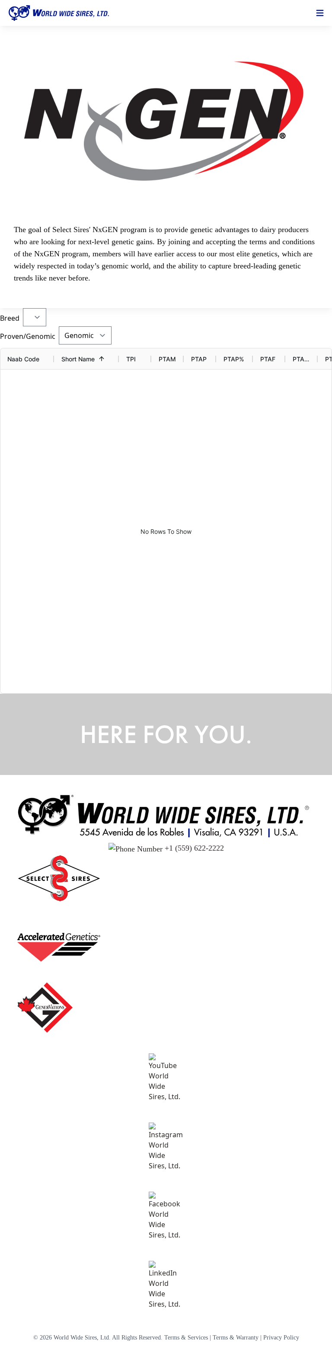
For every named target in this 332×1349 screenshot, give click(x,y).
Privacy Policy (281, 1337)
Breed (9, 318)
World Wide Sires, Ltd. (82, 1337)
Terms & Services (186, 1337)
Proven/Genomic (27, 336)
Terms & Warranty (236, 1337)
